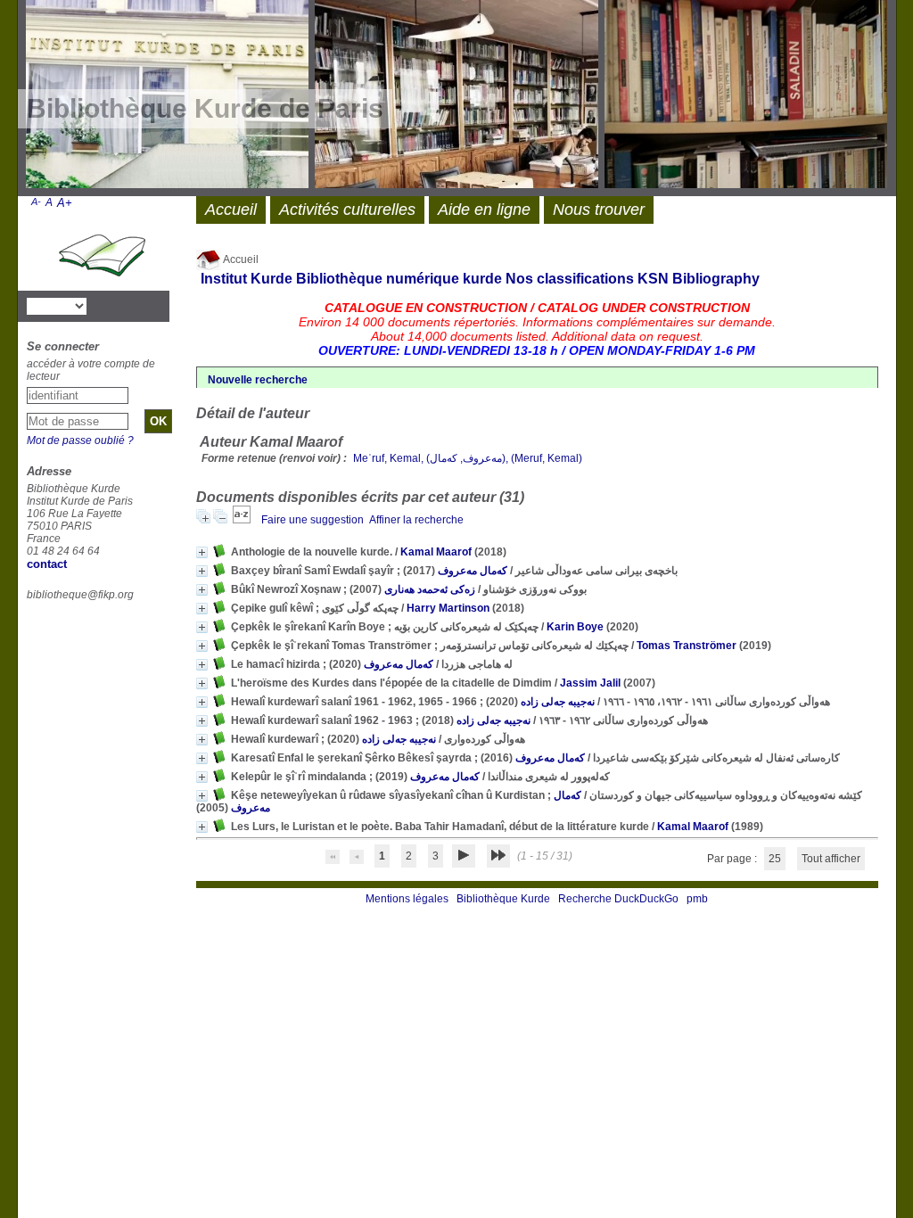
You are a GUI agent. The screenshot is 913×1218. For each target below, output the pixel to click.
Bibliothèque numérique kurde (399, 278)
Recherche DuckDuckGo (618, 899)
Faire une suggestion (312, 520)
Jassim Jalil (590, 683)
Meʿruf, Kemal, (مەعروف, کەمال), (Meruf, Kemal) (467, 458)
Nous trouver (599, 209)
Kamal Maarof (436, 552)
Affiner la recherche (416, 520)
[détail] (202, 552)
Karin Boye (575, 627)
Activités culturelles (347, 209)
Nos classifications (570, 278)
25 (775, 858)
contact (47, 564)
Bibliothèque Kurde (503, 899)
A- (36, 201)
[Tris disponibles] (243, 520)
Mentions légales (407, 899)
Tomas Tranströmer (686, 645)
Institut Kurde (246, 278)
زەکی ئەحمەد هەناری (429, 589)
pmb (697, 899)
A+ (64, 203)
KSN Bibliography (698, 278)
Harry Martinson (448, 608)
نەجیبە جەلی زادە (558, 701)
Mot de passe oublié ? (80, 440)
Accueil (240, 259)
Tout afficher (831, 858)
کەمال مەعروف (472, 570)
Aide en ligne (484, 209)
